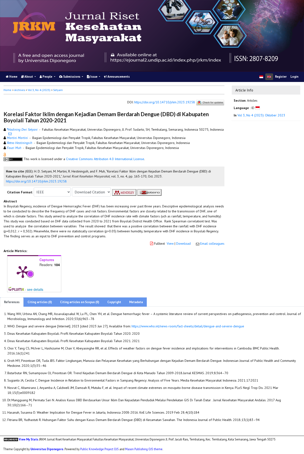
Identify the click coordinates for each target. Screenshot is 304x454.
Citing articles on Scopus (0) (79, 302)
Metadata (136, 302)
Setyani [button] (58, 90)
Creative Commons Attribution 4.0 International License (105, 159)
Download (183, 243)
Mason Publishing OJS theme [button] (143, 449)
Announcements (118, 77)
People (47, 77)
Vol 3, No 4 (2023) (39, 90)
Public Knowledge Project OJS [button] (99, 449)
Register (281, 77)
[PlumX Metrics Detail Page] (23, 271)
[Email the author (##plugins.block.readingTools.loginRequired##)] (10, 134)
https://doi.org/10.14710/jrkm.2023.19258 (164, 102)
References (11, 302)
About (29, 77)
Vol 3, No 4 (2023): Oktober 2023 (261, 115)
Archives (19, 90)
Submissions (71, 77)
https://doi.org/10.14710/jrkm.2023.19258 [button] (36, 181)
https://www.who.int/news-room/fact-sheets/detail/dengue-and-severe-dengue (188, 326)
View (170, 243)
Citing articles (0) (40, 302)
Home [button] (7, 90)
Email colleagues (212, 243)
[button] (5, 154)
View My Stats (28, 439)
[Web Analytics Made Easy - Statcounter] (11, 439)
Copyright (114, 302)
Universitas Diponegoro (46, 449)
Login (294, 77)
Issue (94, 77)
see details (35, 289)
